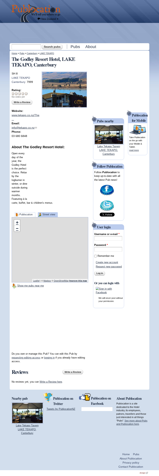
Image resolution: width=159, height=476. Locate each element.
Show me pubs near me (30, 285)
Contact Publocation (130, 466)
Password (101, 245)
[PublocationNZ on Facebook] (107, 195)
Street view (48, 214)
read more (134, 150)
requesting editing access (26, 357)
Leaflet (36, 280)
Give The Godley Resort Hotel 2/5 (16, 93)
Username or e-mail (106, 234)
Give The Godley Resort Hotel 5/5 (26, 93)
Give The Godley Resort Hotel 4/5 (23, 93)
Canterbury (32, 53)
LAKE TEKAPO (47, 53)
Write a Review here (51, 381)
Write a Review (22, 102)
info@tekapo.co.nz (24, 127)
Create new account (107, 262)
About (90, 46)
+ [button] (17, 222)
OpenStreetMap (61, 280)
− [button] (17, 228)
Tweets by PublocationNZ (61, 409)
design (144, 473)
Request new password (109, 266)
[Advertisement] (79, 33)
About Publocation (131, 458)
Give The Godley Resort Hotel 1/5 (13, 93)
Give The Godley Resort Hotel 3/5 (20, 93)
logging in (49, 357)
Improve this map (78, 280)
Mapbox (47, 280)
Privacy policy (131, 462)
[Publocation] (37, 13)
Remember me (106, 255)
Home (14, 53)
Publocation (26, 214)
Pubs (75, 46)
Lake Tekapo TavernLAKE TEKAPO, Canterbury (108, 150)
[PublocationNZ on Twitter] (107, 210)
